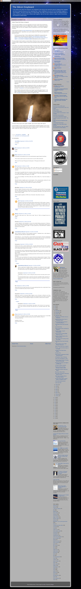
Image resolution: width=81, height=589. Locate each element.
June (57, 387)
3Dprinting (55, 505)
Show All (68, 81)
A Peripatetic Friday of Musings (61, 357)
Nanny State (55, 512)
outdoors (55, 559)
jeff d (19, 200)
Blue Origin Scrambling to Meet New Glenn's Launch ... (62, 374)
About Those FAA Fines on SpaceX (61, 346)
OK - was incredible (63, 448)
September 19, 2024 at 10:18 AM (31, 231)
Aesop (16, 314)
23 (55, 397)
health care (55, 549)
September (58, 315)
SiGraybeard (62, 267)
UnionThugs (55, 515)
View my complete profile (58, 278)
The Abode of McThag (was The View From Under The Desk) (60, 100)
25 (55, 307)
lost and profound (56, 556)
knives (54, 553)
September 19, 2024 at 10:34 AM (26, 200)
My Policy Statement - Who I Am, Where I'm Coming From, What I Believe (60, 127)
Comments (57, 171)
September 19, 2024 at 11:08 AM (26, 244)
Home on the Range (58, 79)
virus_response (56, 578)
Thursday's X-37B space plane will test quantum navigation (62, 472)
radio (54, 568)
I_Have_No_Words (56, 508)
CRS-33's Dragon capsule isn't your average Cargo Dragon (63, 456)
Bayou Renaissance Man (59, 58)
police (54, 562)
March (57, 392)
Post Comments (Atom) (21, 346)
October (57, 313)
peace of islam (56, 561)
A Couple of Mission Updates (60, 365)
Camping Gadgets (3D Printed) (59, 54)
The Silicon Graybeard (23, 7)
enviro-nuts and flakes (57, 536)
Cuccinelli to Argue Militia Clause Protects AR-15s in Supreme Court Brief (60, 72)
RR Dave (16, 213)
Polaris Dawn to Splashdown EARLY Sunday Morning (62, 355)
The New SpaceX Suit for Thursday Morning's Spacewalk (61, 361)
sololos (44, 584)
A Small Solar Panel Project (58, 122)
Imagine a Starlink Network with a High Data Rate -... (61, 337)
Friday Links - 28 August (58, 51)
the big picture (56, 575)
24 (55, 309)
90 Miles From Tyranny (59, 86)
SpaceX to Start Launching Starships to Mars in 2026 (60, 367)
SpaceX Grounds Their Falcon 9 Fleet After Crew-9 (61, 320)
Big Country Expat (58, 92)
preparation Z (55, 566)
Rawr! (55, 68)
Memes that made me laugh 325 (60, 59)
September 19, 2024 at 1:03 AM (24, 154)
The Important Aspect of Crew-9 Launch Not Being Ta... (61, 322)
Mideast (54, 511)
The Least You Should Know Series (59, 116)
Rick (16, 166)
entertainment (55, 535)
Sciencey (55, 514)
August (57, 384)
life (53, 555)
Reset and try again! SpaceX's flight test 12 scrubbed (62, 486)
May (56, 389)
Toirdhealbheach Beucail (20, 231)
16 (55, 408)
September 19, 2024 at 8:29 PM (34, 265)
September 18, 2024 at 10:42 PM (26, 141)
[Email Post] (28, 134)
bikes (54, 523)
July (56, 386)
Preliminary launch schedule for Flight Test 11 (63, 495)
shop (54, 569)
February (57, 394)
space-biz (55, 572)
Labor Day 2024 (58, 382)
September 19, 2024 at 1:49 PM (23, 285)
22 (55, 399)
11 (55, 416)
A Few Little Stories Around (60, 381)
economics (55, 532)
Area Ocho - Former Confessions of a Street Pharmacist (61, 89)
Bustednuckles (57, 61)
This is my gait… (57, 62)
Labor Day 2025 (56, 479)
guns (54, 546)
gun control (55, 545)
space (54, 571)
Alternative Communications (58, 115)
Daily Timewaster (57, 67)
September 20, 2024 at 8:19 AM (29, 272)
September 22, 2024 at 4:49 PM (29, 303)
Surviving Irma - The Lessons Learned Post (62, 426)
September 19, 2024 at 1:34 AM (23, 166)
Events (54, 507)
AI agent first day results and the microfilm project (60, 65)
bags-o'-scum (55, 517)
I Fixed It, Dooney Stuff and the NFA (60, 93)
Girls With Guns (57, 87)
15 (55, 410)
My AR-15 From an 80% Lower (59, 106)
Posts (56, 169)
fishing (54, 539)
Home (31, 343)
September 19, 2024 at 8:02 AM (25, 221)
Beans (16, 154)
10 (55, 418)
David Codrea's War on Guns (60, 70)
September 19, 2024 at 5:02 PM (26, 293)
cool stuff (55, 526)
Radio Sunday (56, 109)
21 (55, 400)
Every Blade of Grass (58, 75)
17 (55, 407)
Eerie (55, 101)
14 (55, 411)
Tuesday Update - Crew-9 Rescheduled (60, 331)
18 (55, 405)
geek (54, 543)
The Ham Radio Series (57, 111)
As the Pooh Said (58, 326)
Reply (16, 144)
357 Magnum (57, 50)
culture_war (55, 529)
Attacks (55, 90)
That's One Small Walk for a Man (61, 358)
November (58, 312)
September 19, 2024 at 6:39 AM (26, 187)
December (58, 310)
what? (54, 579)
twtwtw (54, 576)
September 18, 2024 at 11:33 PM (23, 147)
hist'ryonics (55, 552)
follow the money (56, 541)
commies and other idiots (58, 525)
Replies (17, 198)
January (57, 395)
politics (54, 565)
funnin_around (56, 542)
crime (54, 528)
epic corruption (56, 538)
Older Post (48, 343)
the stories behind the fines (27, 30)
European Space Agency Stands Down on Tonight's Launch (61, 379)
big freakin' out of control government (22, 135)
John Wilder (17, 141)
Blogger (52, 584)
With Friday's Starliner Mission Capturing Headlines (61, 376)
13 (55, 413)
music (54, 558)
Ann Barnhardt (57, 56)
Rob (16, 147)
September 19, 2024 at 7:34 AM (25, 213)
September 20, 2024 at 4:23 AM (24, 314)
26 (55, 306)
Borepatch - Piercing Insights (60, 95)
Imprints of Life (57, 80)
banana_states (56, 518)
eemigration (55, 533)
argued (19, 92)
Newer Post (15, 343)
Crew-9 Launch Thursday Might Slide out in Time (61, 334)
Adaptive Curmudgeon (59, 53)
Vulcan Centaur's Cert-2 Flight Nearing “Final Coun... (61, 344)
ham (54, 548)
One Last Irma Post (61, 440)
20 (55, 402)
